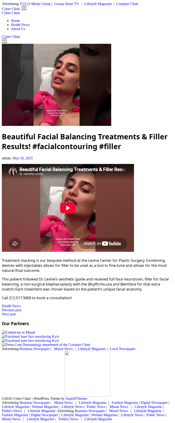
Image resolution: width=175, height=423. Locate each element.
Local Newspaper (122, 349)
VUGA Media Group (35, 4)
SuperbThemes (76, 398)
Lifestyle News (72, 407)
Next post (9, 314)
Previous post (11, 310)
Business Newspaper (35, 349)
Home (15, 21)
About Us (18, 29)
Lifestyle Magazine (98, 4)
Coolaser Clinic (127, 4)
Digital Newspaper (154, 403)
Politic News (95, 407)
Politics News (12, 411)
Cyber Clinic (11, 13)
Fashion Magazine (125, 403)
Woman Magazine (45, 407)
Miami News (63, 349)
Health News (20, 25)
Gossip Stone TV (67, 4)
